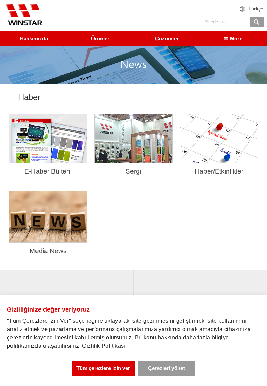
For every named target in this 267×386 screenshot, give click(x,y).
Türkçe (256, 8)
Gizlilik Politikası (104, 346)
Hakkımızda (34, 38)
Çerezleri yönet (166, 368)
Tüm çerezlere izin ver (103, 368)
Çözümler (167, 38)
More (236, 38)
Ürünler (100, 38)
